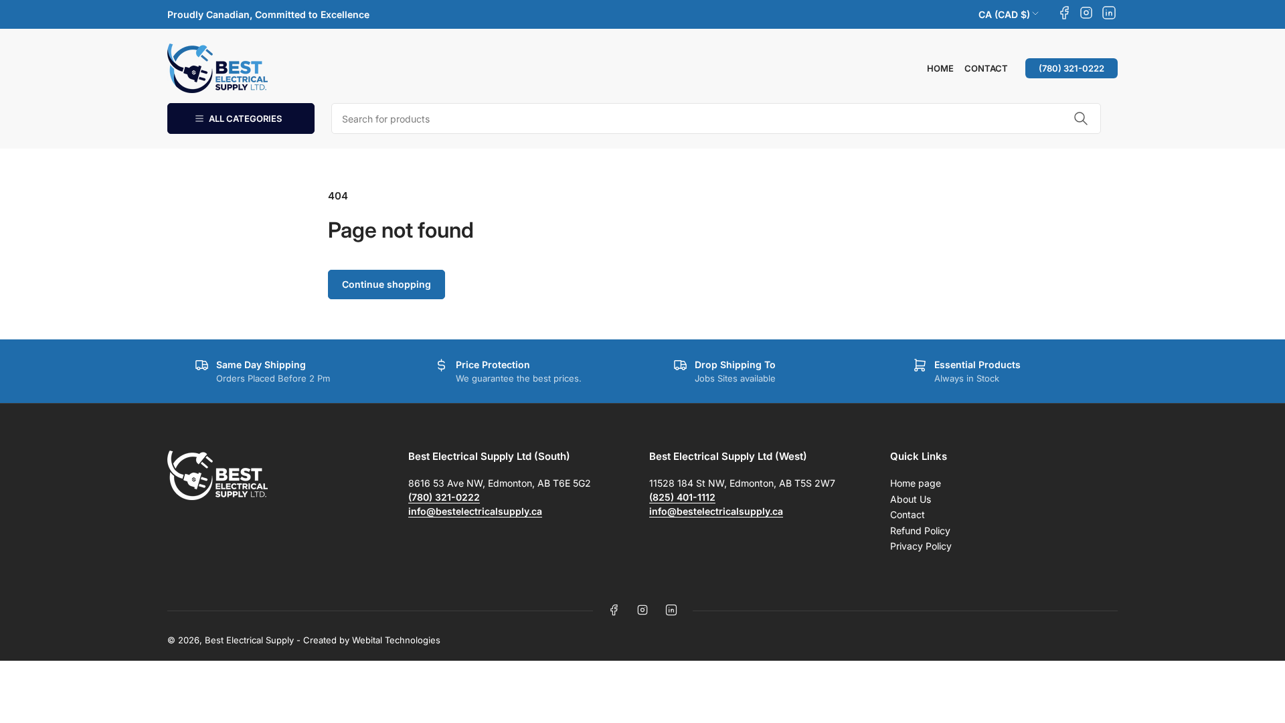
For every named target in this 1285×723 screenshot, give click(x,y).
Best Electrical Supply (249, 640)
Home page (915, 483)
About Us (910, 499)
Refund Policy (920, 530)
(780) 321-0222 (1071, 68)
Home (940, 68)
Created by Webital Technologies (371, 640)
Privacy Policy (921, 546)
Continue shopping (386, 284)
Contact (986, 68)
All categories (245, 118)
